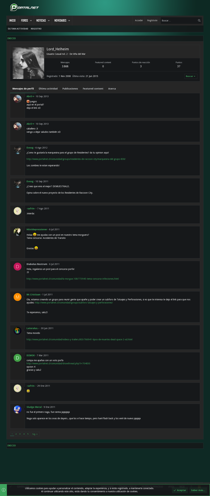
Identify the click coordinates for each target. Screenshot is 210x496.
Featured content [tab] (93, 88)
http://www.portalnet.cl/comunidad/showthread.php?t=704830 (58, 363)
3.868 (65, 66)
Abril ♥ (30, 96)
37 (178, 66)
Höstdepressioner (37, 229)
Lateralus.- (33, 328)
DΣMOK (31, 355)
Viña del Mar (79, 54)
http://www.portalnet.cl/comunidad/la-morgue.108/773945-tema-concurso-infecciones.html (73, 278)
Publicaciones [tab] (70, 88)
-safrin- (31, 208)
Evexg (30, 147)
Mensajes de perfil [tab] (23, 88)
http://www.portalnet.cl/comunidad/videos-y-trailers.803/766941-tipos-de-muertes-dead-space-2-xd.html (79, 339)
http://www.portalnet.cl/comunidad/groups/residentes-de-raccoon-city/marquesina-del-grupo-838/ (76, 159)
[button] (30, 20)
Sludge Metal (34, 407)
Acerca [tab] (112, 88)
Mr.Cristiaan (33, 294)
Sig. (34, 434)
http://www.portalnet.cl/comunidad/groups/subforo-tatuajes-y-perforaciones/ (74, 302)
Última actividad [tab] (48, 88)
